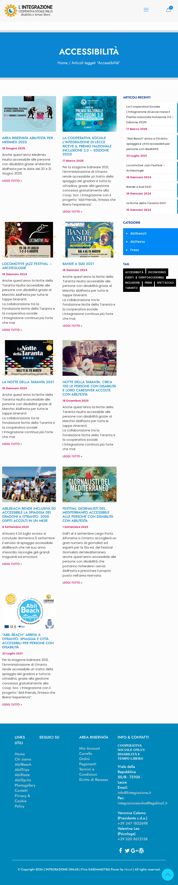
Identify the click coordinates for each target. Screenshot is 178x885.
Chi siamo (23, 759)
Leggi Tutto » (12, 181)
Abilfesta (137, 242)
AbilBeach (23, 764)
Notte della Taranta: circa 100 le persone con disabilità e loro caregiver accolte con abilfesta (89, 388)
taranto (131, 288)
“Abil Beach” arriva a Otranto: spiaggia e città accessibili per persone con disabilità (28, 641)
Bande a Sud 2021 (78, 263)
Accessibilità (134, 272)
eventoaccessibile (151, 277)
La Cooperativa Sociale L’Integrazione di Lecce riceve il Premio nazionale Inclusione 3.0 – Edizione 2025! (87, 146)
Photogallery (25, 785)
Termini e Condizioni (88, 772)
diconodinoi (157, 272)
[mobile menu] (146, 9)
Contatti (21, 790)
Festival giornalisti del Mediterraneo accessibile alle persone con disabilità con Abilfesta (88, 514)
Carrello (85, 753)
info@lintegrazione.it (134, 792)
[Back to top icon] (168, 875)
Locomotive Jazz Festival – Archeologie (27, 265)
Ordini (84, 758)
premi (148, 282)
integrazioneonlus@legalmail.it (142, 803)
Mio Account (89, 748)
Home (63, 63)
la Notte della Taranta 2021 (28, 381)
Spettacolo (165, 282)
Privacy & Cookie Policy (22, 801)
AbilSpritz (23, 780)
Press (134, 250)
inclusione (132, 282)
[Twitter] (127, 850)
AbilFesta (22, 774)
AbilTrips (22, 769)
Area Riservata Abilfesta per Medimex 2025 (27, 140)
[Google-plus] (134, 850)
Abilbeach (138, 233)
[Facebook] (120, 850)
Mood (128, 869)
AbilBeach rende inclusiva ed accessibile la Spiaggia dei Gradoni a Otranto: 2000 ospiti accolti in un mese (29, 514)
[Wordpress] (141, 850)
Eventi (129, 277)
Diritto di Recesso (93, 779)
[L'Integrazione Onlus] (28, 10)
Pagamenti (87, 764)
